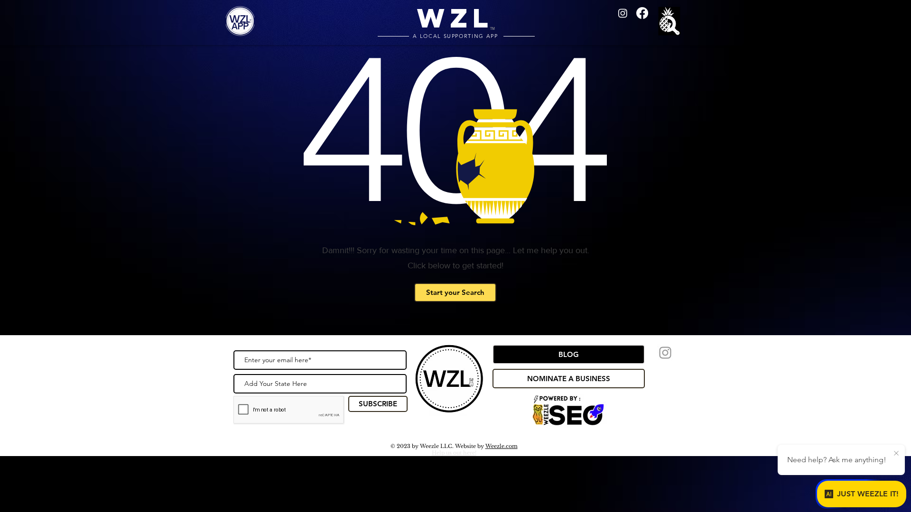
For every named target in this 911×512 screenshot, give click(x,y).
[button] (671, 22)
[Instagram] (623, 13)
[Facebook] (642, 13)
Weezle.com (501, 446)
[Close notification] (896, 453)
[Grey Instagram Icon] (665, 353)
